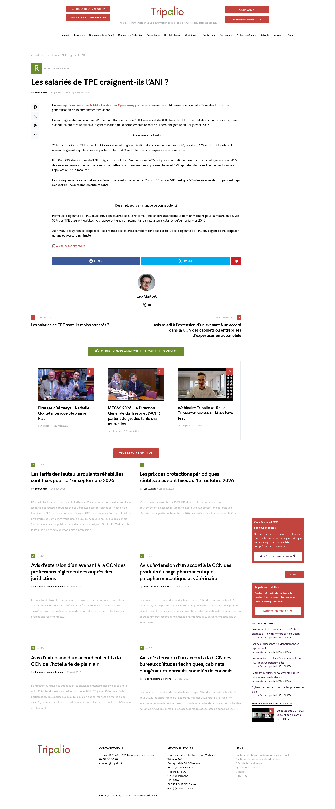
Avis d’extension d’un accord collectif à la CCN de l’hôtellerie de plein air (76, 661)
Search (294, 574)
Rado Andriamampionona (49, 586)
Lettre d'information (86, 9)
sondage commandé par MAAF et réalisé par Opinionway (95, 105)
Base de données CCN (247, 19)
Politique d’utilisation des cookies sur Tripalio (263, 755)
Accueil (35, 55)
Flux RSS (241, 776)
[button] (68, 246)
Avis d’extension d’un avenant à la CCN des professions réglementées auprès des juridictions (78, 572)
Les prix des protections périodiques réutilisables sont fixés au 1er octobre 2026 (187, 477)
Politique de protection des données (258, 759)
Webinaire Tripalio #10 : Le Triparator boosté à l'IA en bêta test (205, 413)
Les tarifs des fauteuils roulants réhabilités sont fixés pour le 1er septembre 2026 (77, 477)
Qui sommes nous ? (248, 767)
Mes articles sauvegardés (88, 17)
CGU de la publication (249, 763)
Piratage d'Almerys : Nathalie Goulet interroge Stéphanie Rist (64, 413)
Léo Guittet (41, 92)
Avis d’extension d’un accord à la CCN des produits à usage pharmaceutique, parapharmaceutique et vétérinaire (185, 572)
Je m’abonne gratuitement (276, 556)
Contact (241, 772)
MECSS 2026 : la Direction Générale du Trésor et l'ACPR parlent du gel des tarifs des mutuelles (134, 416)
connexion (246, 9)
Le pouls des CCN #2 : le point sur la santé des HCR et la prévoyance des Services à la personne (290, 715)
